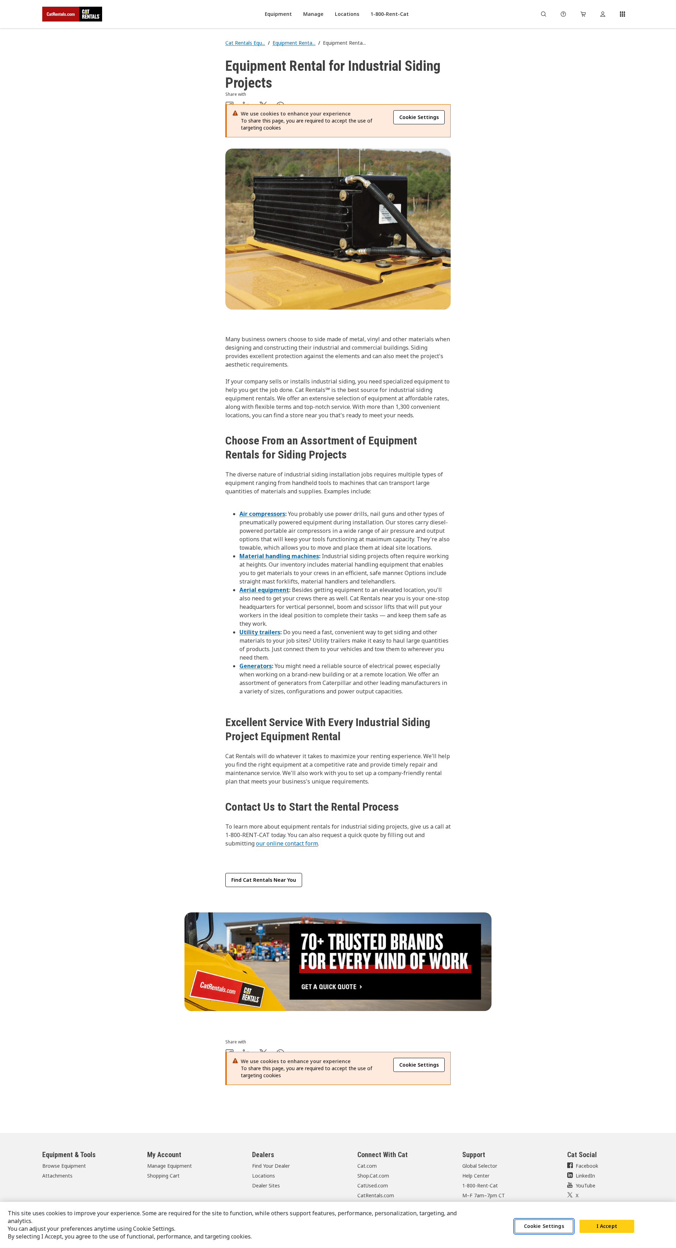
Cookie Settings (544, 1226)
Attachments (57, 1175)
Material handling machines (279, 556)
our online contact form (287, 843)
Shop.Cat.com (373, 1175)
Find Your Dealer (271, 1165)
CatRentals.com (375, 1195)
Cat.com (367, 1165)
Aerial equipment (264, 590)
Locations (263, 1175)
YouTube (585, 1185)
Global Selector (479, 1165)
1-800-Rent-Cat (480, 1185)
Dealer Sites (266, 1185)
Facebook (587, 1165)
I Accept (606, 1226)
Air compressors (262, 514)
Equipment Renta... (294, 42)
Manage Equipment (169, 1165)
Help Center (475, 1175)
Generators (255, 666)
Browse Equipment (64, 1165)
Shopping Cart (163, 1175)
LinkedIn (585, 1175)
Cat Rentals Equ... (245, 42)
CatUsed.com (372, 1185)
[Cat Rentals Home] (72, 14)
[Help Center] (563, 14)
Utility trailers (259, 632)
